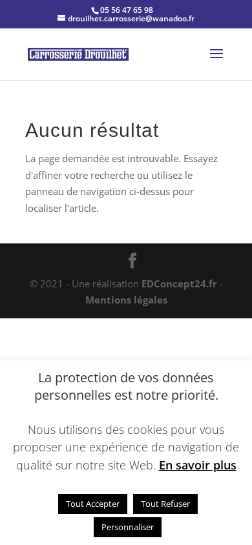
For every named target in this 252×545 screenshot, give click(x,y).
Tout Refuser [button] (165, 503)
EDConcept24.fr (181, 283)
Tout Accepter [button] (93, 503)
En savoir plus (197, 465)
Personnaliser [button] (127, 527)
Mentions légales (126, 299)
